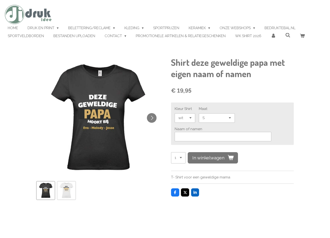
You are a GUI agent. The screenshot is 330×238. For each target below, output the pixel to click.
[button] (45, 190)
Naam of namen (188, 129)
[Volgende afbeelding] (152, 118)
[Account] (273, 36)
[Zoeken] (287, 35)
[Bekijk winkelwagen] (302, 36)
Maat (203, 109)
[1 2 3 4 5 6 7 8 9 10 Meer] (178, 157)
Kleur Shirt (183, 109)
